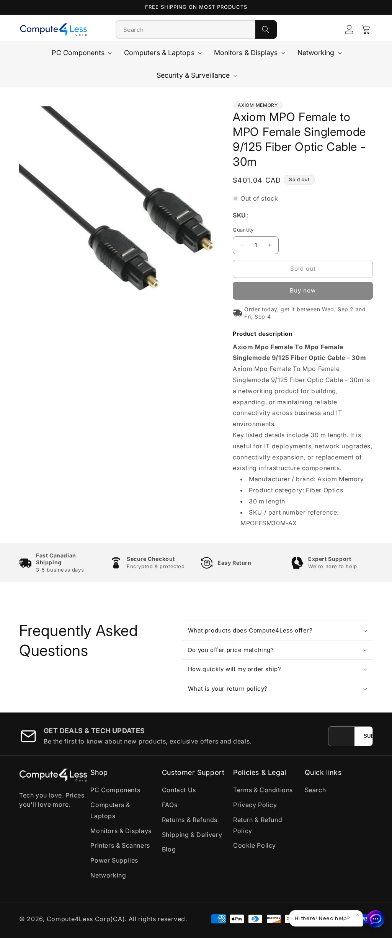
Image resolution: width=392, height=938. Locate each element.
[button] (366, 29)
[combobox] (186, 29)
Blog (169, 849)
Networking (108, 875)
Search (315, 790)
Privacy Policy (255, 805)
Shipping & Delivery (192, 834)
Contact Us (179, 790)
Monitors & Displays (120, 831)
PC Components (115, 790)
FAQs (169, 805)
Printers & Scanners (120, 845)
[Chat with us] (376, 919)
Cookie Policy (254, 845)
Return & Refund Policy (257, 825)
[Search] (266, 29)
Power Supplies (114, 860)
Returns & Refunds (189, 820)
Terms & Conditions (263, 790)
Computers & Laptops (110, 810)
